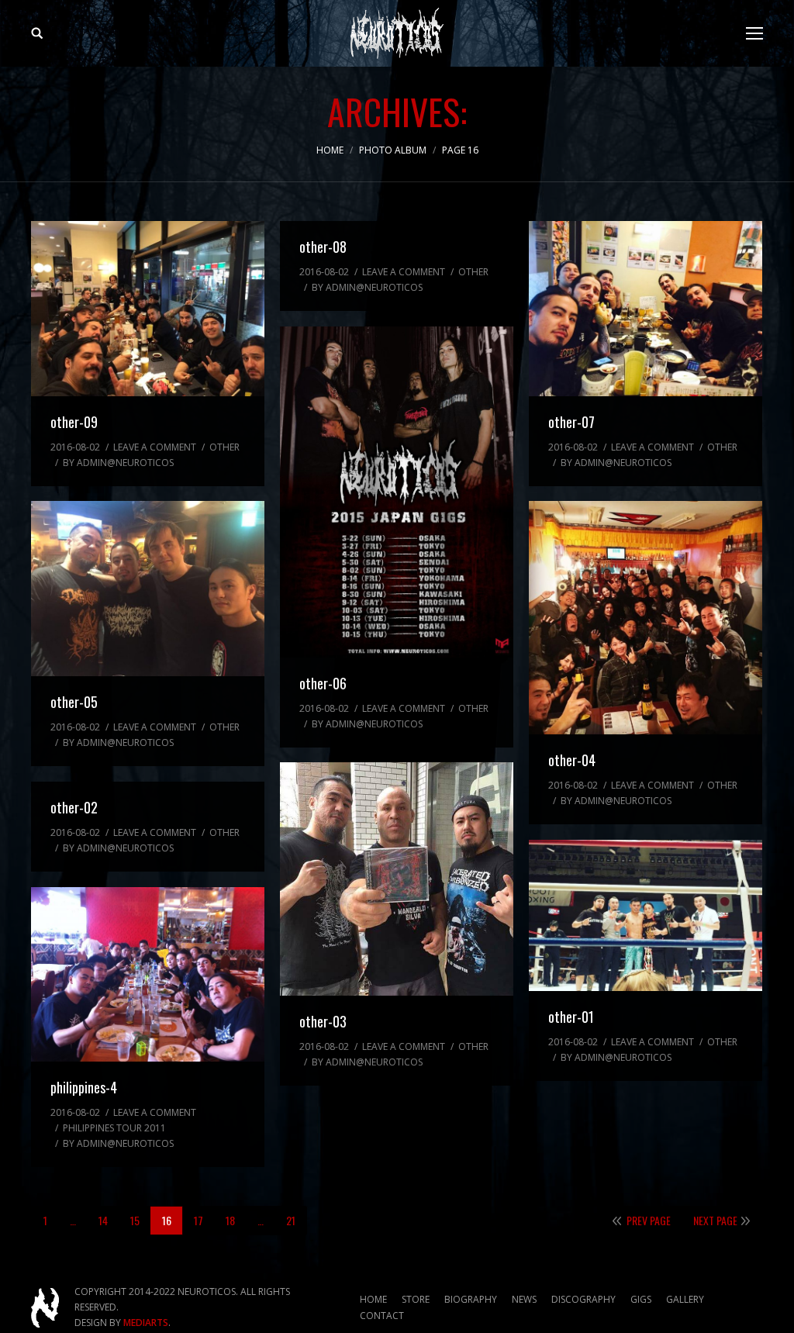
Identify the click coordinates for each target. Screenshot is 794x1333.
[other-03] (396, 879)
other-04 (572, 760)
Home (329, 150)
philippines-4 (83, 1087)
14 (103, 1220)
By (118, 462)
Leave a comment (154, 447)
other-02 (74, 807)
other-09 (74, 422)
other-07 (571, 422)
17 (198, 1220)
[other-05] (147, 588)
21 (290, 1220)
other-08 (323, 247)
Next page (715, 1220)
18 (230, 1220)
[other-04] (645, 617)
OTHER (224, 447)
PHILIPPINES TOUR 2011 (114, 1127)
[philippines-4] (147, 974)
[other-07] (645, 308)
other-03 (323, 1021)
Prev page (649, 1220)
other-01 (571, 1017)
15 (135, 1220)
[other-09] (147, 308)
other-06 (323, 683)
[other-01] (645, 916)
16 (166, 1220)
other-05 (74, 702)
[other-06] (396, 492)
